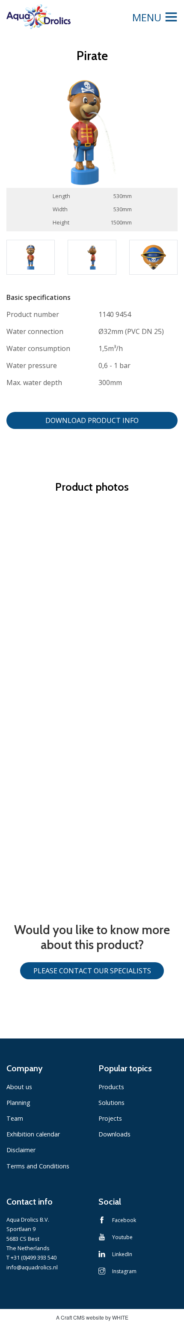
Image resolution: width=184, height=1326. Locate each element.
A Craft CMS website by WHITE (92, 1317)
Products (111, 1087)
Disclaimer (21, 1150)
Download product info (92, 420)
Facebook (124, 1220)
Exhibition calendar (33, 1134)
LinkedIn (122, 1254)
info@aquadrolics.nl (32, 1267)
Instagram (124, 1271)
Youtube (122, 1237)
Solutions (111, 1103)
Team (14, 1118)
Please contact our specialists (92, 970)
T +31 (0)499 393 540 (31, 1257)
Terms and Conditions (37, 1166)
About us (19, 1087)
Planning (18, 1103)
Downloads (114, 1134)
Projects (110, 1118)
